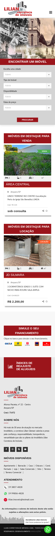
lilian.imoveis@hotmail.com (21, 500)
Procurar (27, 120)
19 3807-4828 (15, 487)
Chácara (39, 466)
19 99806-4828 (16, 493)
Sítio (39, 469)
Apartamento (9, 466)
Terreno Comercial (14, 473)
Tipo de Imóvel (10, 80)
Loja (15, 469)
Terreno (47, 469)
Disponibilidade (10, 91)
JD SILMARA (15, 275)
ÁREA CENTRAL (18, 184)
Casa (31, 466)
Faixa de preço (10, 102)
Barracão (22, 466)
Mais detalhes (27, 160)
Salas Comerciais (27, 469)
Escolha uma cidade (12, 69)
